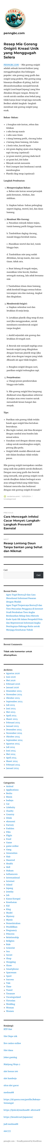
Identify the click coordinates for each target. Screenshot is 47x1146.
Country (10, 814)
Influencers (12, 874)
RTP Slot (8, 1029)
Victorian (10, 1000)
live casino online (12, 1043)
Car (7, 804)
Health (9, 863)
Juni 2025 (11, 708)
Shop (8, 958)
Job (7, 895)
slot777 (7, 1131)
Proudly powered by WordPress (29, 1141)
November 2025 (14, 694)
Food (8, 839)
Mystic (9, 920)
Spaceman (11, 972)
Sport (9, 976)
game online (12, 846)
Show (9, 965)
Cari (6, 570)
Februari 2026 (13, 684)
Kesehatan (11, 902)
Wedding (10, 1004)
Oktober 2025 (13, 698)
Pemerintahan (13, 923)
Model (9, 913)
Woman (10, 1007)
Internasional (13, 877)
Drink (9, 818)
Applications (12, 790)
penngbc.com (14, 33)
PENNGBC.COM (11, 64)
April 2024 (11, 757)
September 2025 (14, 701)
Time (8, 986)
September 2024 (14, 740)
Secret (9, 955)
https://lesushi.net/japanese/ (18, 1117)
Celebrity (10, 807)
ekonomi (10, 821)
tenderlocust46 (13, 496)
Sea (8, 951)
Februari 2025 (13, 722)
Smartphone (12, 969)
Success (10, 979)
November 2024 (14, 733)
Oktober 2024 (13, 736)
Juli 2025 (10, 705)
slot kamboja (10, 1078)
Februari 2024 (13, 764)
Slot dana (8, 1050)
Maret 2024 (12, 761)
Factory (10, 825)
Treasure (10, 993)
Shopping (11, 962)
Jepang (9, 888)
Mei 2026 (11, 680)
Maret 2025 (12, 719)
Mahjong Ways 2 (12, 1064)
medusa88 (9, 1092)
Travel (9, 990)
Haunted (10, 860)
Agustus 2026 (13, 673)
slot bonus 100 (11, 1071)
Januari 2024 (12, 768)
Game (9, 842)
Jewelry (9, 891)
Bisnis (9, 797)
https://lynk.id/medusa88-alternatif (22, 1110)
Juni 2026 (11, 677)
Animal (9, 786)
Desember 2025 (14, 691)
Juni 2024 (11, 750)
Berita (9, 793)
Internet (10, 881)
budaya (9, 800)
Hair (8, 856)
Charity (9, 811)
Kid (8, 905)
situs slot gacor (11, 1085)
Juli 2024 (10, 747)
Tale (8, 983)
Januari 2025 (12, 726)
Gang (8, 849)
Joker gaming (10, 1057)
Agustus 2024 (13, 743)
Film (8, 832)
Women (10, 1011)
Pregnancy (11, 930)
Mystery (10, 916)
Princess (10, 934)
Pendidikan (11, 927)
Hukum (10, 870)
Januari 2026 (12, 687)
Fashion (10, 828)
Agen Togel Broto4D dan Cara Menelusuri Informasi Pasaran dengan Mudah (21, 598)
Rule (8, 944)
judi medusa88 (11, 1124)
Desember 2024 (14, 729)
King (8, 909)
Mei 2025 (10, 712)
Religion (10, 941)
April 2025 (11, 715)
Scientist (10, 948)
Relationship (12, 937)
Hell (8, 867)
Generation (11, 853)
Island (9, 884)
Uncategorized (10, 499)
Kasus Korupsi (13, 898)
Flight (9, 835)
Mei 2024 (10, 754)
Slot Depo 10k (10, 1036)
